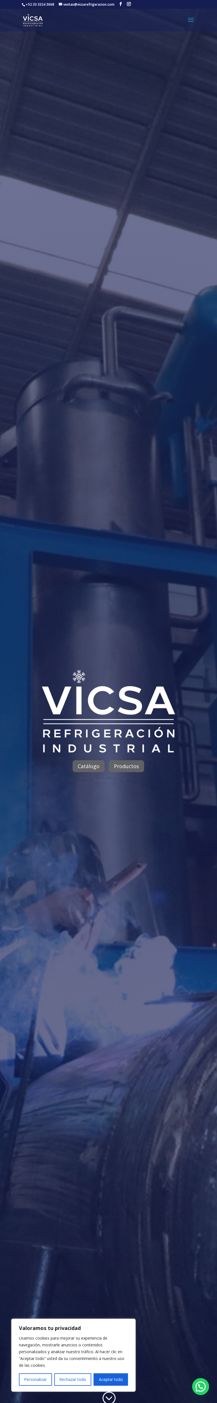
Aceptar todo (111, 1379)
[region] (73, 1355)
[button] (200, 1386)
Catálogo (88, 766)
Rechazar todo (72, 1379)
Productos (126, 766)
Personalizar (35, 1379)
